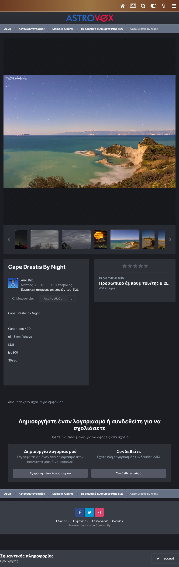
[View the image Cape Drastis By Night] (124, 239)
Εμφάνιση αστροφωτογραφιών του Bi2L (50, 289)
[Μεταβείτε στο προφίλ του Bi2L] (13, 283)
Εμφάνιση (80, 521)
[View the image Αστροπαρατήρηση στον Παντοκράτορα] (21, 239)
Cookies (117, 521)
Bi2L (31, 280)
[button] (8, 239)
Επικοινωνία (100, 521)
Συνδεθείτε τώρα (128, 473)
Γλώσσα (62, 521)
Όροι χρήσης (9, 561)
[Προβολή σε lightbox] (89, 131)
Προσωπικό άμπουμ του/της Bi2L (134, 283)
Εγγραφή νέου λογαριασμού (50, 473)
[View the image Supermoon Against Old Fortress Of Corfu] (100, 239)
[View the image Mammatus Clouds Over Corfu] (45, 239)
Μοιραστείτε (24, 298)
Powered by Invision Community (89, 525)
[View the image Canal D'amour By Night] (148, 239)
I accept (167, 558)
